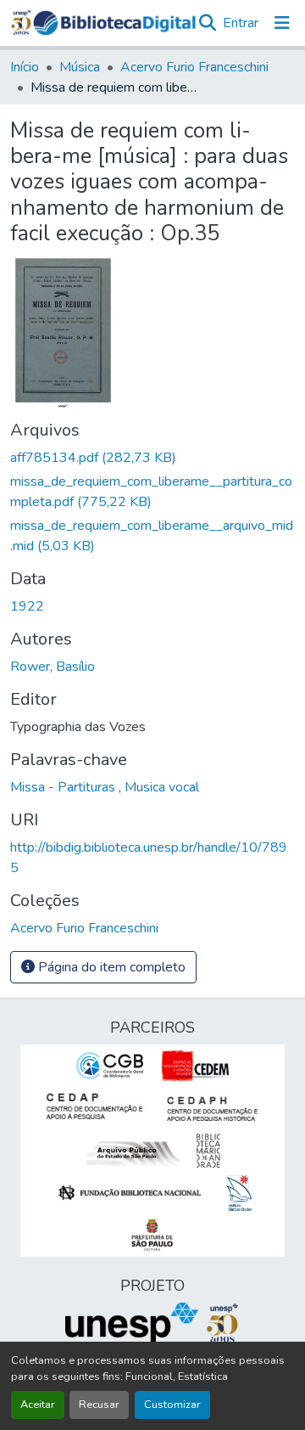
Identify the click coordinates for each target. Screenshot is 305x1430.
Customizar (172, 1404)
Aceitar (37, 1404)
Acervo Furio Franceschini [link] (194, 67)
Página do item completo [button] (110, 967)
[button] (114, 23)
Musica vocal (162, 787)
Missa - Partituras (64, 787)
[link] (152, 458)
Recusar (99, 1404)
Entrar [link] (240, 23)
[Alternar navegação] (282, 23)
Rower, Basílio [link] (52, 666)
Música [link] (79, 67)
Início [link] (24, 67)
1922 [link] (27, 606)
